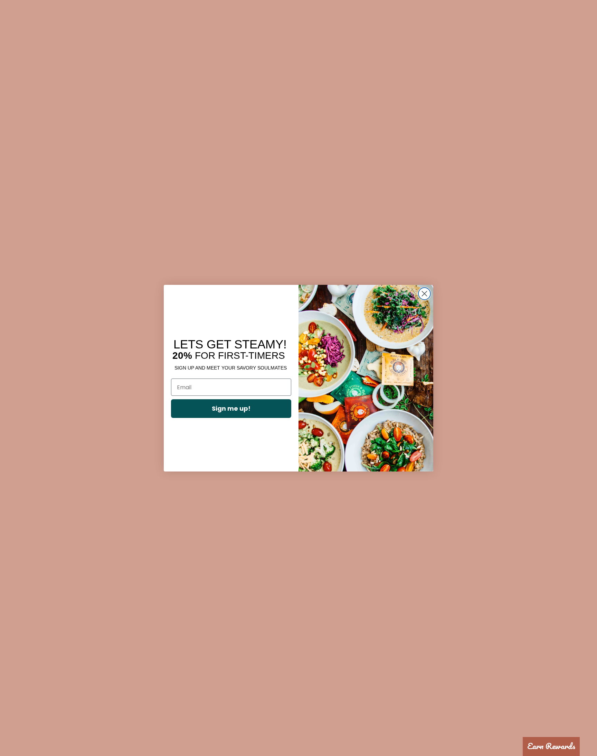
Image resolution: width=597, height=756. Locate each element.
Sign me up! (231, 408)
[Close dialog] (424, 294)
